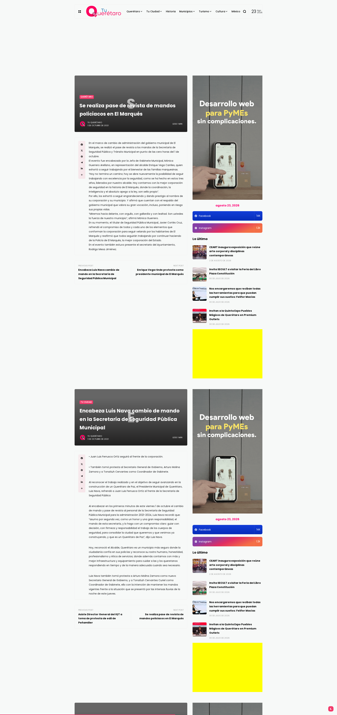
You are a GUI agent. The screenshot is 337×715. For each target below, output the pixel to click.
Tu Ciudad (86, 402)
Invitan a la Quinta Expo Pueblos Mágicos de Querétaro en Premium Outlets (232, 315)
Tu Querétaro (94, 122)
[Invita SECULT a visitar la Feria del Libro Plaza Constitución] (200, 274)
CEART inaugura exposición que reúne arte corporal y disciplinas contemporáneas (234, 251)
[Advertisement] (168, 44)
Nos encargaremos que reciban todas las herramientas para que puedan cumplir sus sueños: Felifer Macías (234, 293)
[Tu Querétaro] (103, 11)
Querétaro (87, 96)
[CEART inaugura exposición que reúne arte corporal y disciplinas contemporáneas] (200, 252)
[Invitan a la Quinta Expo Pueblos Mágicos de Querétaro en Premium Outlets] (200, 316)
